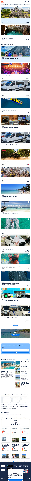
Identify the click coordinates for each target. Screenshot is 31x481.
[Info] (17, 6)
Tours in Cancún (22, 461)
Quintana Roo (9, 461)
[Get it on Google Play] (10, 466)
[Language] (25, 1)
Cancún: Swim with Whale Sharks (5, 429)
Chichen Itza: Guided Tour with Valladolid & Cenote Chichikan (15, 445)
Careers (20, 466)
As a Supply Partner (25, 465)
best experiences (20, 414)
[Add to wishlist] (29, 8)
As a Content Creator (25, 466)
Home (2, 461)
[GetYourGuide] (2, 1)
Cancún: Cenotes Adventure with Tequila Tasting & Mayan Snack (15, 429)
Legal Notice (15, 466)
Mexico (5, 461)
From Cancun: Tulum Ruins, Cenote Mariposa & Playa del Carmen (5, 445)
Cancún (10, 414)
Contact (15, 465)
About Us (20, 465)
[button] (15, 15)
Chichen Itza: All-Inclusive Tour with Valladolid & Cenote (25, 445)
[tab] (6, 395)
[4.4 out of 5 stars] (15, 424)
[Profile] (28, 1)
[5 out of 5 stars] (5, 430)
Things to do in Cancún (15, 461)
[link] (15, 15)
